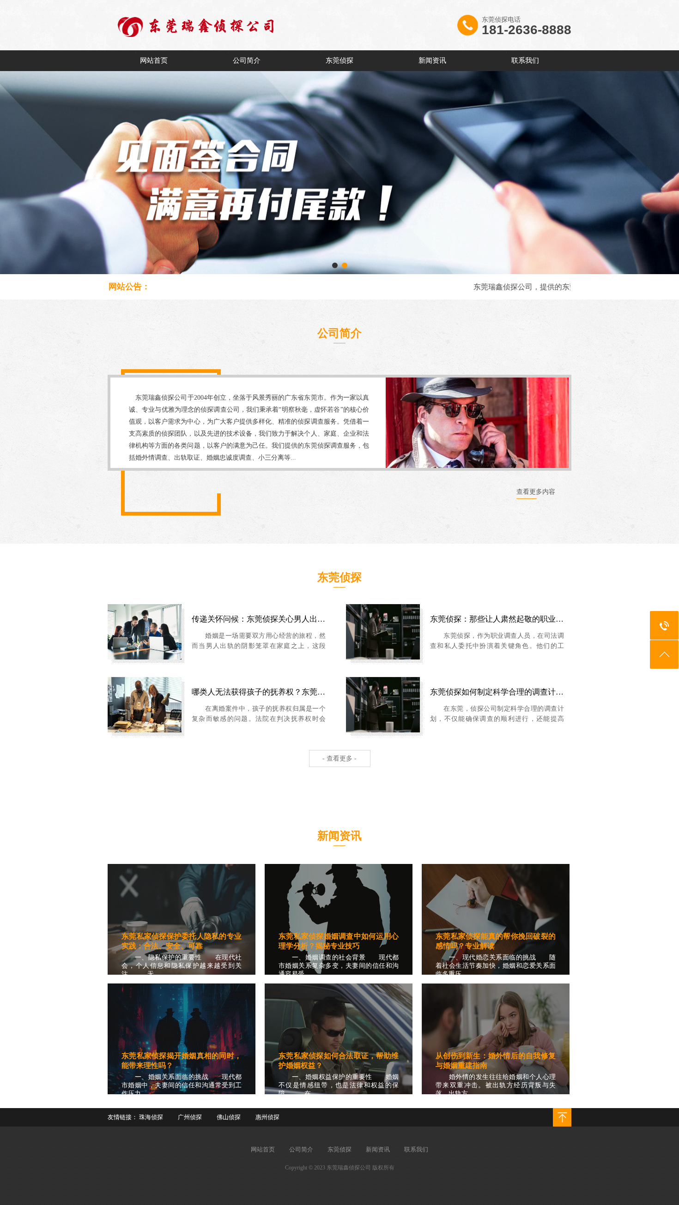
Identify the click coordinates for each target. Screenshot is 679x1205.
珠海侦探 (151, 1117)
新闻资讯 (432, 60)
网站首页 (154, 60)
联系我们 (525, 60)
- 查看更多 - (339, 758)
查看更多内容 (535, 491)
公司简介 (247, 60)
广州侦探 (190, 1117)
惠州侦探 (267, 1117)
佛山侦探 (229, 1117)
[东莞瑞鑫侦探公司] (216, 48)
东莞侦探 (339, 60)
